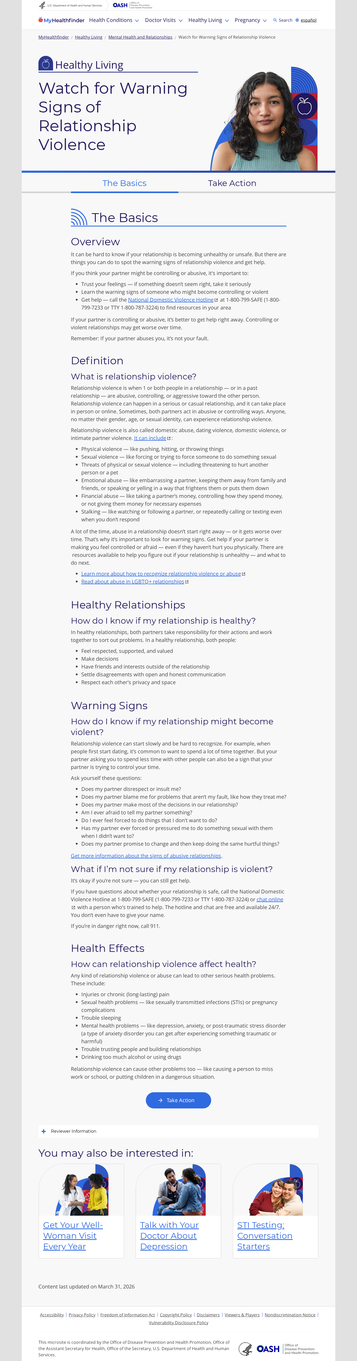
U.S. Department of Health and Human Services (74, 5)
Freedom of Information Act (127, 1315)
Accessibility (52, 1315)
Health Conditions (111, 19)
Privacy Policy (82, 1315)
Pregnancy (247, 19)
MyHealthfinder (61, 20)
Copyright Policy (176, 1315)
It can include (150, 437)
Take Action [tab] (232, 183)
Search (286, 20)
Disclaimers (208, 1315)
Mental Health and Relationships (140, 37)
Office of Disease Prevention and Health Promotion (133, 5)
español (308, 20)
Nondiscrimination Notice (290, 1315)
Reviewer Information (73, 1131)
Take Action (180, 1100)
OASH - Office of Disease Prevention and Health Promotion (287, 1349)
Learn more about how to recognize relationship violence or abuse (161, 573)
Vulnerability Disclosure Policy (178, 1323)
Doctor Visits (160, 19)
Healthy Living (205, 19)
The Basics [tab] (124, 183)
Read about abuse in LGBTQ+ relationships (132, 581)
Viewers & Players (242, 1315)
